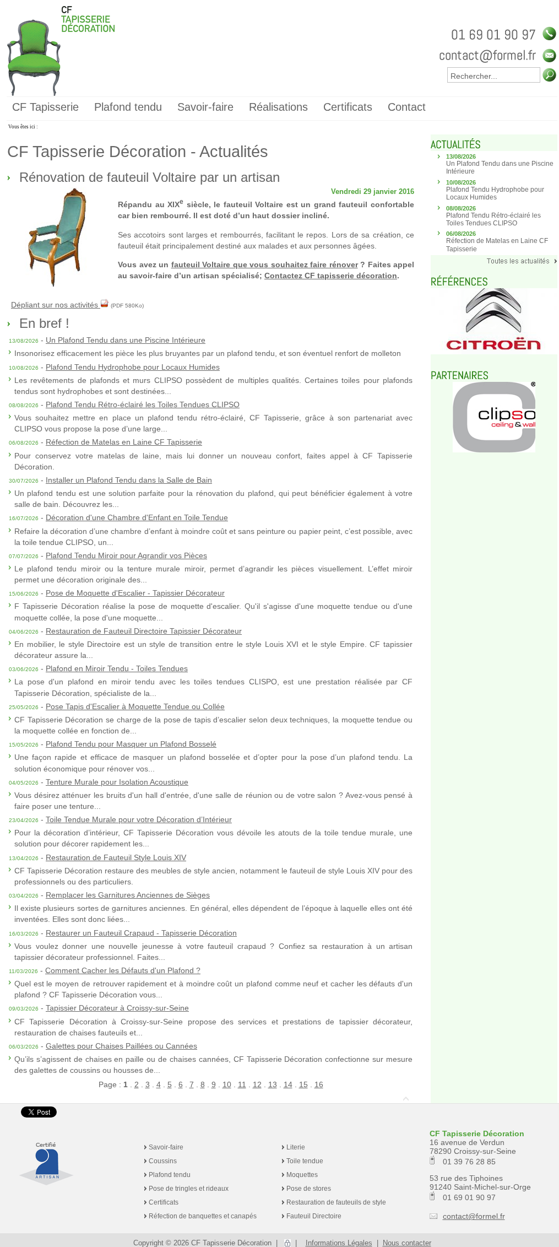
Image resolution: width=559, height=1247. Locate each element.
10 (226, 1084)
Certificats (163, 1202)
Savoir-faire (166, 1147)
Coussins (163, 1161)
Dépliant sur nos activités (55, 304)
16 (318, 1084)
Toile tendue (304, 1161)
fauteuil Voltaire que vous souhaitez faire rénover (264, 264)
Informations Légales (339, 1243)
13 (272, 1084)
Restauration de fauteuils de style (336, 1202)
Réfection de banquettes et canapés (203, 1216)
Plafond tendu (170, 1175)
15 (303, 1084)
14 (288, 1084)
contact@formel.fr (474, 1216)
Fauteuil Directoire (313, 1216)
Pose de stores (308, 1188)
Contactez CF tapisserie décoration (330, 275)
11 (242, 1084)
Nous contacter (407, 1243)
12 (257, 1084)
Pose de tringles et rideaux (189, 1188)
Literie (295, 1147)
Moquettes (302, 1175)
